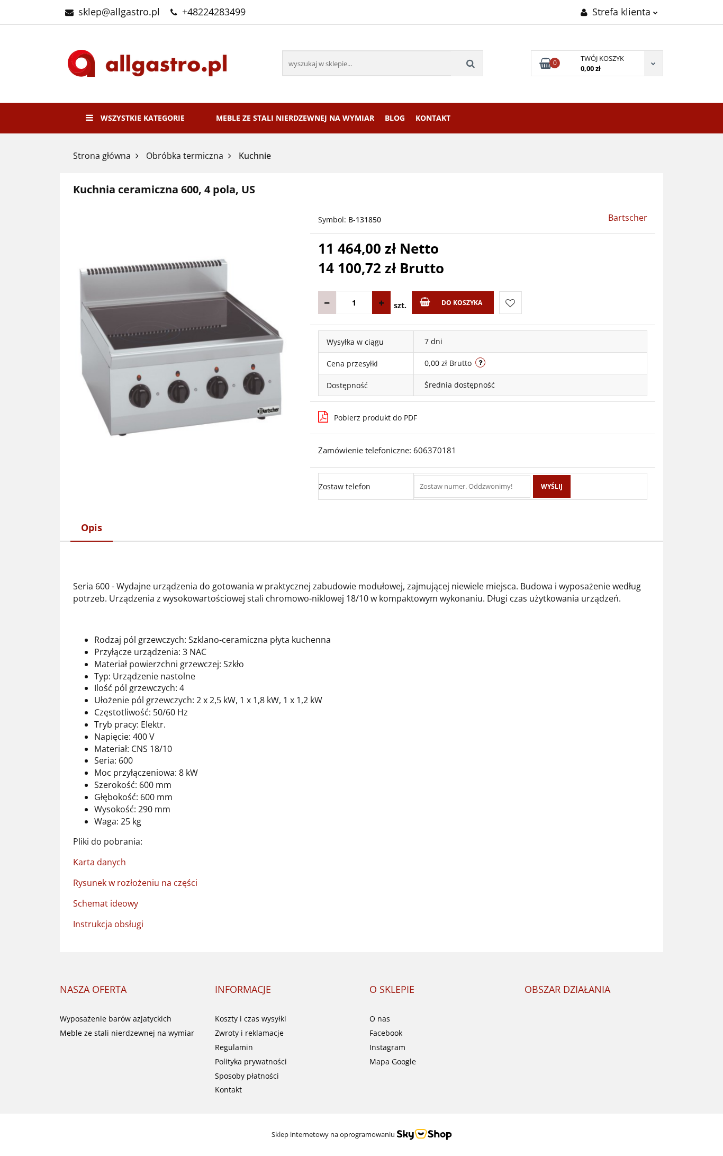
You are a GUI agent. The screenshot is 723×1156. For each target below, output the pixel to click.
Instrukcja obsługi (108, 924)
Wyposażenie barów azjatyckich (115, 1019)
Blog (395, 118)
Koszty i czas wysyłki (250, 1019)
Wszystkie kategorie (141, 118)
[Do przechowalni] (510, 302)
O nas (379, 1019)
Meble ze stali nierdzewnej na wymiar (295, 118)
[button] (93, 989)
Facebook (385, 1033)
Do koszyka (461, 302)
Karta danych (99, 862)
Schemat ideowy (105, 903)
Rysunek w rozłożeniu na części (135, 883)
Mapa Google (392, 1061)
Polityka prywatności (251, 1061)
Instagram (387, 1047)
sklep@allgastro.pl (119, 11)
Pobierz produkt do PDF (375, 418)
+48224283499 (214, 11)
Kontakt (432, 118)
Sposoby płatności (247, 1076)
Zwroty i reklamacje (249, 1033)
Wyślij (552, 486)
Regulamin (234, 1047)
